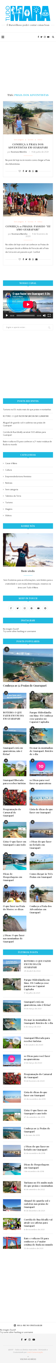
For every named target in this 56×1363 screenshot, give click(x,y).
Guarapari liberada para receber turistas (14, 782)
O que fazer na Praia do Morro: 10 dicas (14, 908)
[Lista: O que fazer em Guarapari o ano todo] (14, 830)
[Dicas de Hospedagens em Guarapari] (14, 862)
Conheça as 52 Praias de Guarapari (24, 685)
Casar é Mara (11, 463)
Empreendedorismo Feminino (18, 476)
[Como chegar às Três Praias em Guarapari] (41, 862)
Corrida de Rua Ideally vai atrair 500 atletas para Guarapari (38, 1222)
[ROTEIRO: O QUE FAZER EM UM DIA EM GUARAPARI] (14, 701)
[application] (28, 304)
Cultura (8, 470)
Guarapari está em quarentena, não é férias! (13, 751)
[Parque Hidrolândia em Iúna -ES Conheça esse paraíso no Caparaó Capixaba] (41, 701)
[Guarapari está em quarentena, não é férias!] (14, 736)
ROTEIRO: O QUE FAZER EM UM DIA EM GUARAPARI (26, 416)
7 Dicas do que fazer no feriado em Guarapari (41, 844)
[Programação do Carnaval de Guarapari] (14, 797)
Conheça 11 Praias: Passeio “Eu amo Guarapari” (28, 228)
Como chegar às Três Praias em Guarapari (41, 875)
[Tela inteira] (49, 315)
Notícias (8, 483)
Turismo (30, 140)
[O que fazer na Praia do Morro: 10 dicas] (14, 894)
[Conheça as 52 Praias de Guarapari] (28, 665)
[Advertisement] (28, 64)
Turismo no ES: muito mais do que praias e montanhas (27, 409)
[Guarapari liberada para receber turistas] (14, 768)
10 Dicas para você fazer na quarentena (40, 782)
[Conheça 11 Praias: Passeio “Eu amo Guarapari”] (28, 199)
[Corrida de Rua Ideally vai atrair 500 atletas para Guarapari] (12, 1224)
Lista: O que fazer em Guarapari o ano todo (14, 843)
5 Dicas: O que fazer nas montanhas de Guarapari (13, 938)
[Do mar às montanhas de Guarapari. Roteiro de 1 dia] (41, 736)
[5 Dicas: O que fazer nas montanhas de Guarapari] (14, 923)
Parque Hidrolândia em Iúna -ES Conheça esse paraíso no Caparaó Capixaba (41, 717)
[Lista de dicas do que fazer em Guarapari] (41, 797)
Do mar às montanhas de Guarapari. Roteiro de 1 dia (41, 751)
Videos (39, 140)
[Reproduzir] (6, 315)
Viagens (8, 509)
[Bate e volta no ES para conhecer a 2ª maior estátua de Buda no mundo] (12, 1243)
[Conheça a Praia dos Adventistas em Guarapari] (28, 117)
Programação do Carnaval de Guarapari (12, 812)
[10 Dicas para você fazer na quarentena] (41, 768)
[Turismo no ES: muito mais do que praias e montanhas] (12, 1187)
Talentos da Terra (13, 496)
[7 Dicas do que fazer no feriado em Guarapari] (41, 830)
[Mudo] (44, 315)
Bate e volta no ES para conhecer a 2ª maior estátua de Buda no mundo (38, 1241)
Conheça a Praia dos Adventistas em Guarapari (28, 146)
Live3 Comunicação (35, 1352)
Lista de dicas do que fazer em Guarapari (41, 811)
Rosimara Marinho (19, 152)
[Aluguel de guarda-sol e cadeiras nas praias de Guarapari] (12, 1205)
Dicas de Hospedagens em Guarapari (12, 877)
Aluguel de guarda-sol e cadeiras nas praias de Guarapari (37, 1203)
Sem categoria (19, 140)
